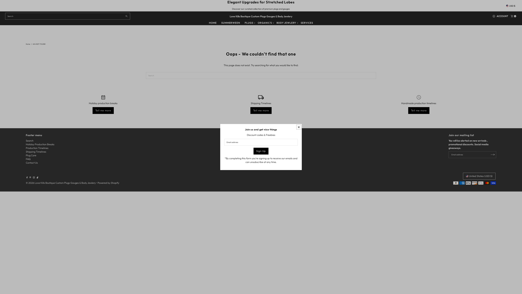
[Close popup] (298, 127)
